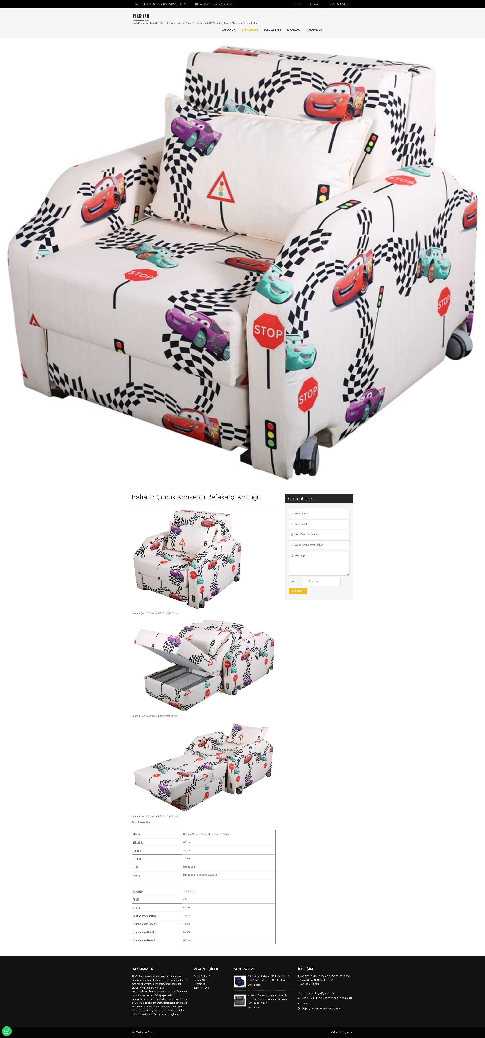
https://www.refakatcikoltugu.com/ (321, 1008)
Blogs (298, 4)
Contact (315, 4)
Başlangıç (229, 29)
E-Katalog (294, 29)
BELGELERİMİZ (272, 29)
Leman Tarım (147, 1032)
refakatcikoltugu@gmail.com (217, 3)
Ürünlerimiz (250, 29)
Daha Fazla (254, 984)
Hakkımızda (314, 29)
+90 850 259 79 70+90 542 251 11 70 (163, 3)
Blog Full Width (339, 4)
